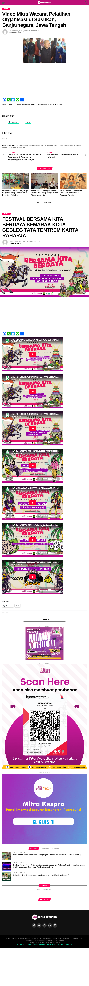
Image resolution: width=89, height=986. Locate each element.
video (14, 147)
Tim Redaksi (20, 945)
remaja (78, 145)
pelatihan (69, 145)
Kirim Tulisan (51, 945)
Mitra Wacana (16, 33)
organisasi (59, 145)
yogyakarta (22, 147)
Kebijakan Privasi (32, 945)
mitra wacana (47, 145)
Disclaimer (42, 945)
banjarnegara (22, 145)
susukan (6, 147)
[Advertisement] (44, 81)
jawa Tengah (35, 145)
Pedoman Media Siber (65, 945)
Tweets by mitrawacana (44, 890)
